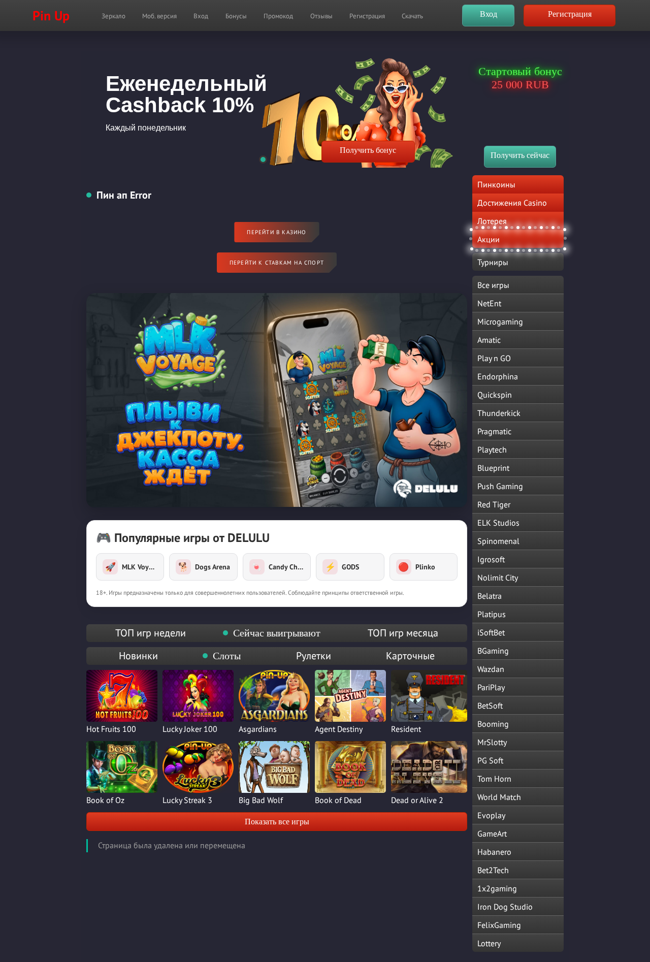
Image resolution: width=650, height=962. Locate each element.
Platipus (491, 614)
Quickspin (494, 395)
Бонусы (236, 16)
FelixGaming (499, 925)
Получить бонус (368, 150)
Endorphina (497, 376)
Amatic (489, 340)
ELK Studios (498, 523)
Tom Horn (494, 779)
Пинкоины (496, 184)
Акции (488, 239)
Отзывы (321, 16)
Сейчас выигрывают (276, 632)
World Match (499, 797)
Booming (493, 724)
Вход (200, 16)
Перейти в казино (276, 232)
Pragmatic (494, 431)
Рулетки (313, 655)
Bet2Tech (493, 870)
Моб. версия (159, 16)
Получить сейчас (520, 155)
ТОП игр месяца (403, 632)
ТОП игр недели (150, 632)
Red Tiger (493, 504)
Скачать (412, 16)
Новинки (138, 655)
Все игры (493, 285)
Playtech (492, 449)
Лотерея (492, 221)
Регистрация (367, 16)
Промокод (278, 16)
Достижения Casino (512, 203)
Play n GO (494, 358)
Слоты (227, 655)
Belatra (489, 596)
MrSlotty (492, 742)
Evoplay (491, 815)
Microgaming (500, 321)
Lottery (489, 943)
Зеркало (113, 16)
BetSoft (490, 705)
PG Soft (490, 760)
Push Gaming (500, 486)
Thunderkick (499, 413)
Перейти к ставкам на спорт (277, 262)
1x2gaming (497, 888)
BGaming (493, 651)
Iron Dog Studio (505, 907)
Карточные (410, 655)
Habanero (494, 852)
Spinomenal (498, 541)
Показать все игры (277, 821)
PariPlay (491, 687)
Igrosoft (491, 559)
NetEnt (489, 303)
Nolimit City (497, 577)
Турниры (492, 262)
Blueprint (493, 468)
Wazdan (490, 669)
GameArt (492, 833)
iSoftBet (491, 632)
